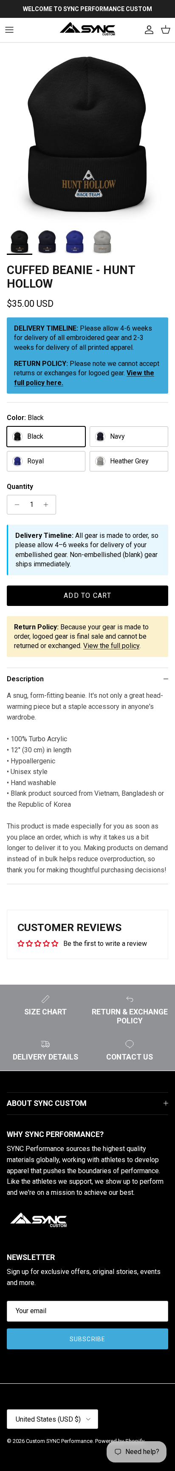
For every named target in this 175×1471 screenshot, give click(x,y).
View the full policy (111, 646)
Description (25, 679)
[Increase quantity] (48, 504)
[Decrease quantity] (14, 504)
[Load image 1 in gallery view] (87, 137)
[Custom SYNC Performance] (87, 30)
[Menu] (9, 29)
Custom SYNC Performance (59, 1441)
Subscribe (87, 1339)
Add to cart (87, 595)
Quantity (20, 487)
